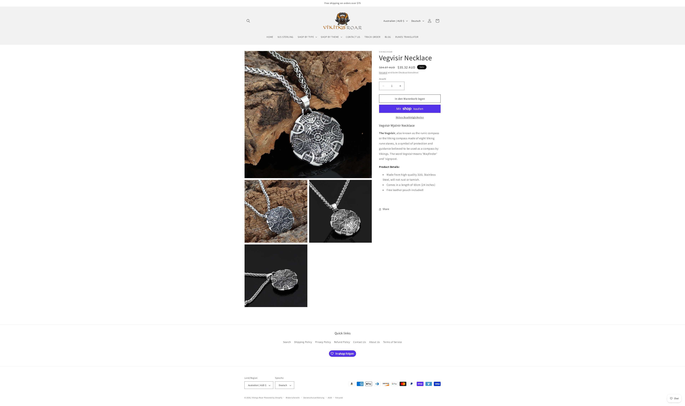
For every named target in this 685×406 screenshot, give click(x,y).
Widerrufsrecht (293, 397)
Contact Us (359, 341)
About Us (374, 341)
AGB (330, 397)
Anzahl (382, 78)
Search (287, 341)
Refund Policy (342, 341)
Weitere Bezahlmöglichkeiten (410, 117)
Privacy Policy (323, 341)
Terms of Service (392, 341)
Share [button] (386, 209)
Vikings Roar (257, 398)
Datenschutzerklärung (313, 397)
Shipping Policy (303, 341)
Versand (383, 72)
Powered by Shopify (273, 398)
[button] (248, 21)
